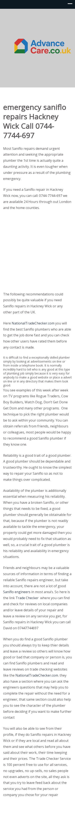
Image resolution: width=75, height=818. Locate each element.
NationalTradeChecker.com (33, 323)
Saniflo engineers (16, 592)
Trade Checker (27, 598)
